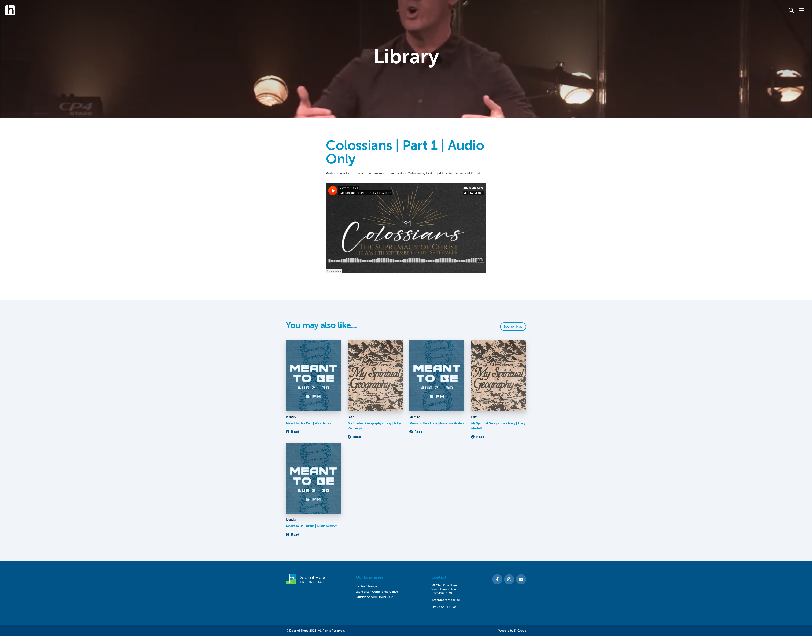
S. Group (520, 630)
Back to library (513, 326)
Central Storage (366, 586)
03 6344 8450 (446, 607)
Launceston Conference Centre (377, 592)
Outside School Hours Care (374, 597)
